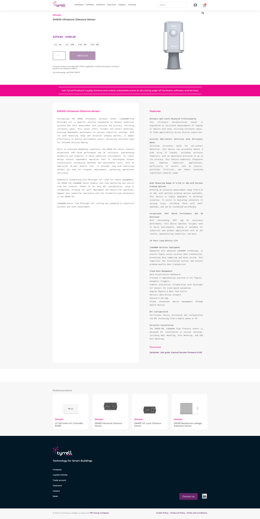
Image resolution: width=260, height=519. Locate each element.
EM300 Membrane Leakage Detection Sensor (188, 424)
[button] (202, 13)
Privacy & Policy (177, 513)
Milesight (57, 15)
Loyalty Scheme (60, 475)
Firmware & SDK (194, 352)
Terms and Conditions (197, 513)
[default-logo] (60, 4)
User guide (165, 352)
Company (57, 469)
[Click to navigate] (195, 5)
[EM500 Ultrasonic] (174, 41)
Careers (56, 491)
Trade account (59, 480)
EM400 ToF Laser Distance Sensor (147, 424)
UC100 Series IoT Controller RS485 (69, 424)
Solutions (100, 4)
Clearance (111, 4)
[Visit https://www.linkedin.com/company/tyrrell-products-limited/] (204, 496)
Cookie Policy (162, 513)
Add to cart (82, 55)
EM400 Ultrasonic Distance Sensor (108, 424)
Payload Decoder (179, 352)
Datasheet (155, 352)
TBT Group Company (99, 513)
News (55, 496)
